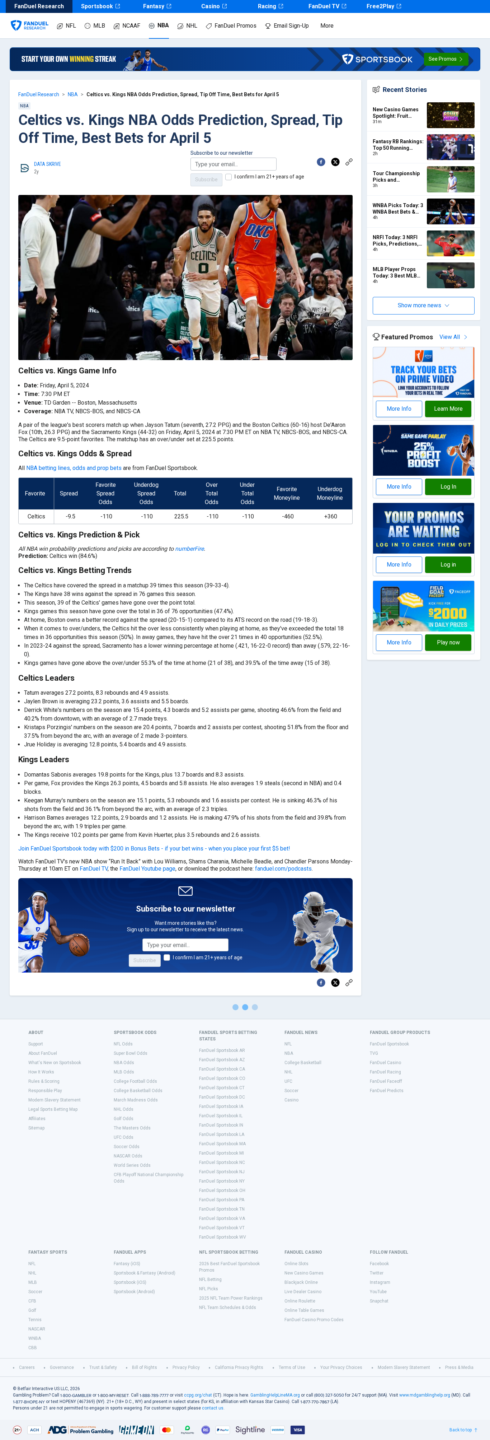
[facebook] (321, 162)
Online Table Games (304, 1310)
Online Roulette (299, 1301)
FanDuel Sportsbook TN (222, 1209)
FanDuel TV (323, 6)
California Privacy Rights (239, 1367)
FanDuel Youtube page (147, 868)
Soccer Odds (127, 1146)
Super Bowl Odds (130, 1053)
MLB (99, 25)
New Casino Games (304, 1273)
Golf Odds (123, 1118)
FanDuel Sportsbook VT (222, 1227)
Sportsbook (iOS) (130, 1282)
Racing (267, 6)
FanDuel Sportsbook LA (221, 1134)
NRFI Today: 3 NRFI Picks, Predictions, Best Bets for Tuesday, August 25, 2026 (396, 240)
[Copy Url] (349, 162)
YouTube (378, 1291)
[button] (446, 59)
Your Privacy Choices (341, 1367)
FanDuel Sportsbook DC (222, 1097)
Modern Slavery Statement (54, 1100)
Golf (32, 1310)
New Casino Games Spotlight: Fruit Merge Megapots (396, 113)
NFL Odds (123, 1044)
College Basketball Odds (138, 1090)
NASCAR (36, 1329)
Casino (210, 6)
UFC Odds (123, 1137)
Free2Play (380, 6)
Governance (62, 1367)
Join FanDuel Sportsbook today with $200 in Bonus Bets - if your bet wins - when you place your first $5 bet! (154, 848)
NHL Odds (123, 1109)
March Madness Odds (136, 1100)
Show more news (419, 305)
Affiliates (37, 1118)
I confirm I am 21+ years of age (269, 177)
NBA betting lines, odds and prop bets (74, 468)
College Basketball (302, 1062)
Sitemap (36, 1128)
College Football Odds (135, 1081)
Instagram (380, 1282)
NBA (163, 25)
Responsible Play (45, 1090)
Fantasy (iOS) (127, 1263)
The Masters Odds (132, 1128)
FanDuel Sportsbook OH (222, 1190)
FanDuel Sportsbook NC (222, 1162)
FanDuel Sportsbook (389, 1044)
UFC (288, 1081)
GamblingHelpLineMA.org (275, 1395)
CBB (32, 1347)
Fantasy (153, 6)
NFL (71, 25)
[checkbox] (228, 177)
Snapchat (379, 1301)
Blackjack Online (301, 1282)
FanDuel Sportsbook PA (221, 1199)
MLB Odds (124, 1072)
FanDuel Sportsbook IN (221, 1125)
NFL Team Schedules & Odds (227, 1307)
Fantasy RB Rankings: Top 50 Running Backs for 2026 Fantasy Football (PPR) (398, 145)
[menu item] (29, 18)
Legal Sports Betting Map (52, 1109)
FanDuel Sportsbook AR (222, 1050)
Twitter (376, 1273)
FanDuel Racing (385, 1072)
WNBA (34, 1338)
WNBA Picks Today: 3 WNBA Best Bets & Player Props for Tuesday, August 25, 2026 (398, 208)
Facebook (379, 1263)
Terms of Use (292, 1367)
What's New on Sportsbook (54, 1062)
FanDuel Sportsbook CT (222, 1087)
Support (35, 1044)
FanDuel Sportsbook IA (221, 1106)
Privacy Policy (186, 1367)
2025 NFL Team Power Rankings (231, 1298)
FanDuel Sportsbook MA (222, 1143)
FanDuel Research (38, 94)
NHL (191, 25)
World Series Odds (132, 1165)
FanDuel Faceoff (386, 1081)
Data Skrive (47, 164)
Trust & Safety (103, 1367)
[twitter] (335, 162)
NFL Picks (208, 1288)
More (327, 25)
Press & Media (459, 1367)
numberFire (189, 548)
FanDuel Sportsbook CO (222, 1078)
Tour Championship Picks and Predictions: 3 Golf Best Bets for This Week (396, 177)
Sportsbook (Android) (134, 1291)
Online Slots (296, 1263)
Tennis (35, 1319)
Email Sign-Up (291, 25)
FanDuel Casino (385, 1062)
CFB (32, 1301)
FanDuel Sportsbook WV (222, 1237)
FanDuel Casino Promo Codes (314, 1319)
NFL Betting (210, 1279)
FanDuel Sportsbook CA (222, 1069)
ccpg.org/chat (198, 1395)
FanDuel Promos (235, 25)
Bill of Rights (144, 1367)
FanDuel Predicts (387, 1090)
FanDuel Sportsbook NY (222, 1181)
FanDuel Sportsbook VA (222, 1218)
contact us (212, 1408)
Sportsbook (97, 6)
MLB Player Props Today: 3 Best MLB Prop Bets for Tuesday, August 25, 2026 (396, 272)
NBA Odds (124, 1062)
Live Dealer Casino (302, 1291)
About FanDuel (42, 1053)
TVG (374, 1053)
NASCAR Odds (128, 1156)
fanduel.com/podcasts (283, 868)
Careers (27, 1367)
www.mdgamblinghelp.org (424, 1395)
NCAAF (131, 25)
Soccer (291, 1090)
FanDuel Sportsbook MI (221, 1153)
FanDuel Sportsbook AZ (222, 1059)
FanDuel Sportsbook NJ (222, 1171)
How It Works (41, 1072)
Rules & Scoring (44, 1081)
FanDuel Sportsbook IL (220, 1115)
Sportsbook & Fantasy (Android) (144, 1273)
